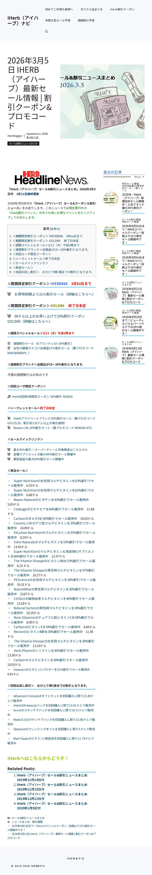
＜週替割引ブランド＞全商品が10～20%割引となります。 (49, 249)
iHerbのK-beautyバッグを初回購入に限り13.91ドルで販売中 (53, 705)
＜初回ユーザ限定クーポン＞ (30, 254)
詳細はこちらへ (79, 293)
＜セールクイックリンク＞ (28, 263)
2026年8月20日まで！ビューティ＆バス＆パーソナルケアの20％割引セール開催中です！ (133, 325)
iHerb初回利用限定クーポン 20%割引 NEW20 (42, 396)
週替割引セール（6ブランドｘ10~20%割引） (43, 343)
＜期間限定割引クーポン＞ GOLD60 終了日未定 (44, 240)
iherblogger (14, 136)
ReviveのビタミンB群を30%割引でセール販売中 (48, 631)
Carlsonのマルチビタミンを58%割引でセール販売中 (51, 660)
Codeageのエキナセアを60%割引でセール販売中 (49, 509)
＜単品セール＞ (21, 267)
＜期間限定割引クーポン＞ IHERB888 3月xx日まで (45, 236)
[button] (47, 31)
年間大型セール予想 (57, 20)
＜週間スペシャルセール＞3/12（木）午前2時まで (44, 245)
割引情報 (37, 822)
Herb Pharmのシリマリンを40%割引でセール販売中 (51, 650)
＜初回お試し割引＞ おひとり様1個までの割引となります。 (51, 272)
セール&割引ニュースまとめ (23, 143)
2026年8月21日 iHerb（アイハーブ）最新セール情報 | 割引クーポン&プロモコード (133, 295)
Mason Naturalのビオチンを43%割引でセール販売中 (51, 499)
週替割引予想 (86, 20)
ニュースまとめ (21, 822)
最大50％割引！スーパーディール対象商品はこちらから (50, 449)
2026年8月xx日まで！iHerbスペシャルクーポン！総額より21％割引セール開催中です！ (133, 234)
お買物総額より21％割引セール (39, 293)
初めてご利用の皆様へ (59, 9)
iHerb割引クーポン (122, 9)
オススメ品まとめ (91, 9)
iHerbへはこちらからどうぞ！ (38, 758)
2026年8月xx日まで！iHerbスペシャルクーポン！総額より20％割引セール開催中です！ (133, 265)
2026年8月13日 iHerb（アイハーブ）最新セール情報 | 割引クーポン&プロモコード (133, 355)
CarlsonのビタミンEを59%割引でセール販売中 (47, 626)
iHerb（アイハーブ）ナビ (22, 20)
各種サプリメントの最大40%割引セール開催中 (44, 454)
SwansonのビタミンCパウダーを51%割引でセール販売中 (51, 669)
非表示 (55, 229)
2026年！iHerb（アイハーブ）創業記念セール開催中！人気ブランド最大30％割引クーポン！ (133, 202)
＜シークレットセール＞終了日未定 (34, 258)
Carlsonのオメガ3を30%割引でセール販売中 (45, 518)
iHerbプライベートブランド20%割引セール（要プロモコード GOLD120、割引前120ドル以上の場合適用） (51, 420)
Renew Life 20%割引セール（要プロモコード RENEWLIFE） (53, 427)
